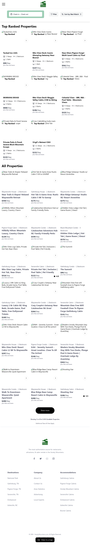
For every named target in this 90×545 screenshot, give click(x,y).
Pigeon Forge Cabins (68, 483)
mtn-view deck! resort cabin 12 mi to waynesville (14, 348)
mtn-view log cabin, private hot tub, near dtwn (15, 271)
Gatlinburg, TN (13, 483)
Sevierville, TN (13, 494)
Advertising (38, 494)
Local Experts (39, 500)
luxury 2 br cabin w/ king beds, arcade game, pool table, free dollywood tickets (14, 310)
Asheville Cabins (66, 505)
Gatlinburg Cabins (67, 478)
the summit (66, 269)
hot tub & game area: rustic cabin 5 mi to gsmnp (44, 196)
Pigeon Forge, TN (14, 489)
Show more (45, 410)
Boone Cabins (65, 510)
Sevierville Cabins (67, 494)
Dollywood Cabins (67, 500)
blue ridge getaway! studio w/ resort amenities (73, 196)
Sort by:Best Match (71, 14)
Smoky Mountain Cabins (69, 489)
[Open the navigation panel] (3, 4)
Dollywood (12, 500)
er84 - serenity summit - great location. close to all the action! (44, 350)
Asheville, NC (13, 505)
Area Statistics (39, 489)
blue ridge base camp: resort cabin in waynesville (44, 393)
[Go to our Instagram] (53, 459)
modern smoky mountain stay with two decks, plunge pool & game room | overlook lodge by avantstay (74, 353)
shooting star (66, 392)
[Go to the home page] (43, 4)
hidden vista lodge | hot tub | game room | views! (72, 235)
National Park (13, 478)
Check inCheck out (20, 14)
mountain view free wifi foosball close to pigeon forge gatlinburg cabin (72, 308)
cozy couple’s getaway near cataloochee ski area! (44, 307)
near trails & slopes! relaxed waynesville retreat (15, 196)
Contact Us (38, 483)
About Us (37, 478)
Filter (55, 14)
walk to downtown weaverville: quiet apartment (11, 395)
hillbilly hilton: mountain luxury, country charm (14, 232)
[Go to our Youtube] (47, 459)
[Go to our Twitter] (41, 459)
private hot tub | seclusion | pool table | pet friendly (44, 271)
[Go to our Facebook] (34, 459)
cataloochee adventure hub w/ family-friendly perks (44, 232)
